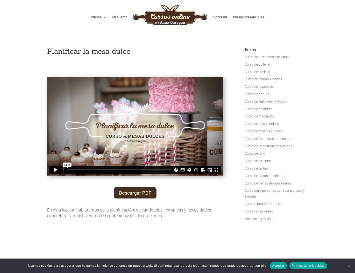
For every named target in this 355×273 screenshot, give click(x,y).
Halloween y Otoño (259, 219)
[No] (349, 265)
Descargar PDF (135, 193)
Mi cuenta (120, 17)
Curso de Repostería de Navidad (268, 146)
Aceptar (278, 265)
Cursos (96, 17)
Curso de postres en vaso (263, 131)
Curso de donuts (257, 94)
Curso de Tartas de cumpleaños (268, 183)
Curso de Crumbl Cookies (263, 79)
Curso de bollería (257, 64)
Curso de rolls (255, 153)
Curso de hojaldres (258, 109)
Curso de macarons (259, 116)
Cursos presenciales (248, 17)
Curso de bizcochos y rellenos (267, 57)
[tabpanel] (135, 147)
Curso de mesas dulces (262, 124)
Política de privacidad (308, 265)
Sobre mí (220, 17)
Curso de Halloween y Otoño (266, 101)
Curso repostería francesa (264, 204)
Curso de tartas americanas (265, 176)
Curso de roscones (258, 161)
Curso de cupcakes (259, 87)
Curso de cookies (257, 72)
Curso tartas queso (259, 211)
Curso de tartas (256, 168)
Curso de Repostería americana (268, 139)
